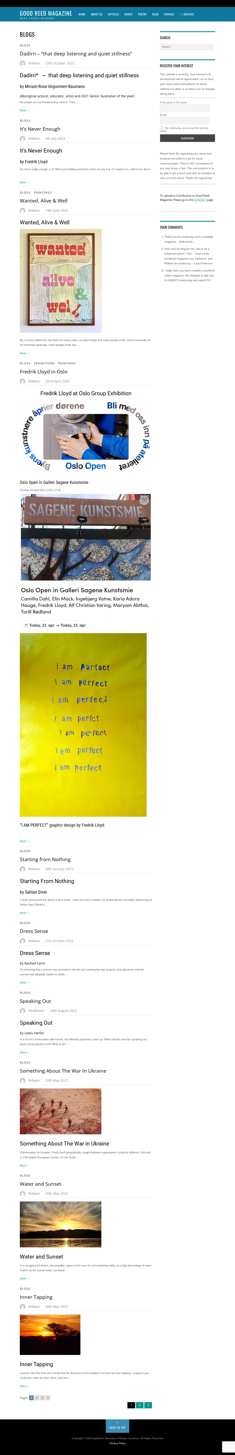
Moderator (36, 1010)
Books (128, 14)
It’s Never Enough (40, 128)
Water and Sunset (40, 1183)
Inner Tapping (36, 1296)
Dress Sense (34, 931)
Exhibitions (44, 363)
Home (82, 14)
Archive (188, 14)
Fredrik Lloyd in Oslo (43, 371)
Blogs (25, 45)
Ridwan (34, 63)
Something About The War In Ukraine (63, 1070)
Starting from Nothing (45, 859)
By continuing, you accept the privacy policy (184, 129)
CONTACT (200, 200)
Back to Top (117, 1427)
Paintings (43, 193)
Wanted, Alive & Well (44, 200)
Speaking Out (35, 1001)
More (23, 110)
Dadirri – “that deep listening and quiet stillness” (76, 53)
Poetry (142, 14)
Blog (155, 14)
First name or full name (173, 102)
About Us (96, 14)
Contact (169, 14)
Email (163, 114)
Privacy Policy (118, 1443)
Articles (113, 14)
